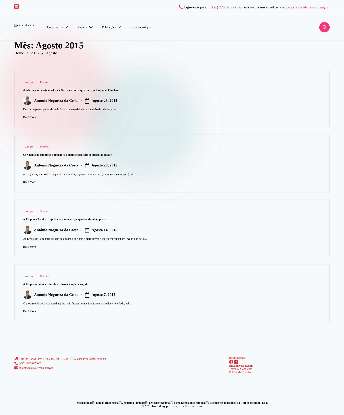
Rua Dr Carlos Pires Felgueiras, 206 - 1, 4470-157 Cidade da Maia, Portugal (62, 358)
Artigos (29, 82)
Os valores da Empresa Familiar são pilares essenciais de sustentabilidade (67, 154)
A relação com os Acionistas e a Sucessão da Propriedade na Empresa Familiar (70, 90)
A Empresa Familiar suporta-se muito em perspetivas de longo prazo (64, 219)
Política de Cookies (240, 372)
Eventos (44, 82)
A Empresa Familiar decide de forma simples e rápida (55, 284)
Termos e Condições (240, 368)
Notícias (44, 211)
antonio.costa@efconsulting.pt (305, 7)
